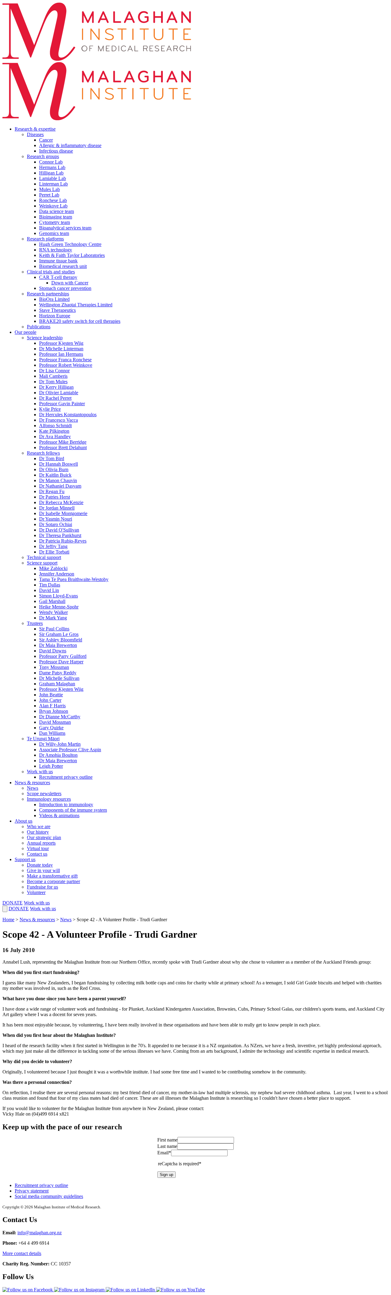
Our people (25, 332)
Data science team (56, 211)
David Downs (52, 650)
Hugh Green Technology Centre (70, 244)
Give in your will (43, 870)
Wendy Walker (53, 612)
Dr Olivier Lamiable (58, 392)
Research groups (43, 156)
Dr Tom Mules (53, 381)
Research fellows (43, 453)
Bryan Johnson (53, 711)
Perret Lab (49, 194)
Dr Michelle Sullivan (59, 678)
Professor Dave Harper (61, 661)
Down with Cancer (69, 282)
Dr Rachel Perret (55, 398)
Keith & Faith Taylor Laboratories (72, 255)
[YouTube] (180, 1289)
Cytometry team (54, 222)
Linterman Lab (53, 183)
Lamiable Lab (52, 178)
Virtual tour (38, 848)
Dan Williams (52, 733)
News (32, 788)
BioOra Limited (54, 299)
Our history (38, 832)
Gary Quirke (51, 727)
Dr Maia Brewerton (58, 645)
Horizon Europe (54, 315)
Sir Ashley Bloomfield (60, 639)
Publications (38, 326)
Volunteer (36, 892)
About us (23, 821)
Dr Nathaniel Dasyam (60, 486)
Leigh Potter (51, 766)
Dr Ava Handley (55, 436)
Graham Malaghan (57, 683)
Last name (167, 1146)
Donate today (40, 865)
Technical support (44, 557)
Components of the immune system (73, 810)
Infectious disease (56, 150)
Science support (42, 562)
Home (8, 919)
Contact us (37, 854)
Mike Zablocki (53, 568)
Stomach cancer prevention (65, 288)
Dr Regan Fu (51, 491)
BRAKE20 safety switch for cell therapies (79, 321)
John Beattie (51, 694)
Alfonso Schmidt (55, 425)
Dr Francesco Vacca (58, 420)
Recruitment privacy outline (66, 777)
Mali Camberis (53, 376)
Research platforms (45, 238)
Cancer (46, 139)
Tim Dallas (49, 584)
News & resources (32, 782)
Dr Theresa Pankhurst (60, 535)
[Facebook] (28, 1289)
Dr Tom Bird (51, 458)
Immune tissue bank (58, 260)
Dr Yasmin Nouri (55, 518)
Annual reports (41, 843)
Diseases (35, 134)
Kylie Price (50, 409)
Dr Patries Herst (54, 497)
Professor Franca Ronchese (65, 359)
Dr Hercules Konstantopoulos (68, 414)
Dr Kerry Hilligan (56, 387)
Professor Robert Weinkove (65, 365)
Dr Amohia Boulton (58, 755)
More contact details (21, 1253)
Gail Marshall (52, 601)
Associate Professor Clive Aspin (70, 749)
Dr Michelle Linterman (61, 348)
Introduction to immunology (66, 804)
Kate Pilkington (54, 431)
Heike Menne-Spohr (59, 606)
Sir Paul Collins (54, 628)
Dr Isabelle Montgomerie (63, 513)
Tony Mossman (54, 667)
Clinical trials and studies (51, 271)
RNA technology (55, 249)
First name (167, 1139)
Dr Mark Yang (53, 617)
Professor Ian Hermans (61, 354)
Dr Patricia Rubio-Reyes (62, 540)
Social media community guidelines (49, 1196)
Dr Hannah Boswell (58, 464)
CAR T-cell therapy (58, 277)
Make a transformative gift (52, 875)
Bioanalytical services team (65, 227)
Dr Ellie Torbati (54, 551)
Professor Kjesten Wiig (61, 343)
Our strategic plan (44, 837)
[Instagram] (80, 1289)
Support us (25, 859)
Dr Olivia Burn (53, 469)
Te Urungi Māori (43, 738)
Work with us (40, 771)
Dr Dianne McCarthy (59, 716)
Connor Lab (51, 161)
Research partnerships (48, 293)
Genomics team (54, 233)
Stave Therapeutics (57, 310)
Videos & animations (59, 815)
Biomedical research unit (63, 266)
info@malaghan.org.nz (39, 1232)
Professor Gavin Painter (62, 403)
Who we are (38, 826)
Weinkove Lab (53, 205)
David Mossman (55, 722)
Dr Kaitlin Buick (55, 475)
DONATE (12, 902)
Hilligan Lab (51, 172)
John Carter (50, 700)
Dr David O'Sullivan (59, 529)
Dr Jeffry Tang (53, 546)
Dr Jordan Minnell (57, 507)
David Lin (49, 590)
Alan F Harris (52, 705)
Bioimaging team (55, 216)
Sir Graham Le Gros (59, 634)
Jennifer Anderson (56, 573)
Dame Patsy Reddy (57, 672)
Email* (164, 1152)
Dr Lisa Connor (54, 370)
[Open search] (4, 909)
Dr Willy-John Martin (60, 744)
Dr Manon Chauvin (58, 480)
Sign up (166, 1174)
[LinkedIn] (131, 1289)
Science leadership (45, 337)
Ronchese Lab (53, 200)
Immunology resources (49, 799)
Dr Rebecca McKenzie (61, 502)
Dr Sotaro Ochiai (55, 524)
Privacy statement (32, 1190)
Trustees (35, 623)
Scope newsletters (44, 793)
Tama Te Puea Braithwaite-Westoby (73, 579)
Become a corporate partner (53, 881)
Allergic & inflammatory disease (70, 145)
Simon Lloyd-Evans (58, 595)
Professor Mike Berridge (62, 442)
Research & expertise (35, 129)
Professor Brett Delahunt (63, 447)
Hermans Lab (52, 167)
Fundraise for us (42, 886)
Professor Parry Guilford (62, 656)
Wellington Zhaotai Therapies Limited (75, 304)
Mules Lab (49, 189)
